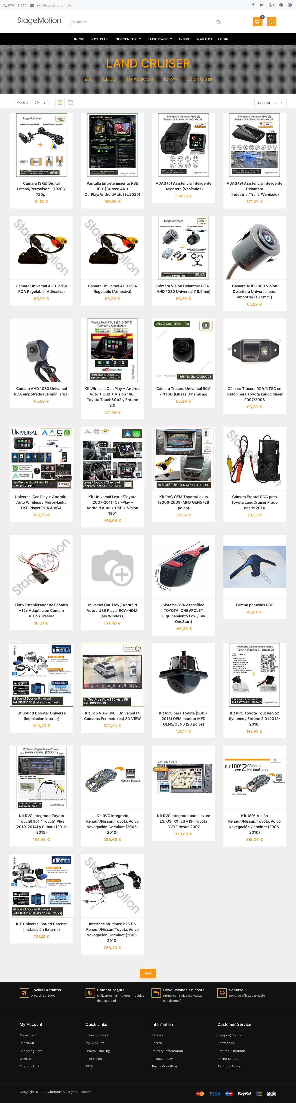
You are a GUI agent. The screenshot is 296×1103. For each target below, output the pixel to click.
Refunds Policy (228, 1066)
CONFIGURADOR (140, 79)
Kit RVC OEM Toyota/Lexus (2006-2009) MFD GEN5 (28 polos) (183, 502)
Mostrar (22, 102)
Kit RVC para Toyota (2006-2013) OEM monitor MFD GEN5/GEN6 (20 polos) (183, 718)
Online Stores (227, 1058)
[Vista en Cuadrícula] (60, 102)
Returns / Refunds (231, 1051)
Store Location (97, 1035)
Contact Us (226, 1043)
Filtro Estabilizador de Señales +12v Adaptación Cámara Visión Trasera (41, 610)
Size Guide (94, 1058)
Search (156, 1043)
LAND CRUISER (199, 79)
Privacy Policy (162, 1058)
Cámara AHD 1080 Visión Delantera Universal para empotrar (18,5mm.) (254, 291)
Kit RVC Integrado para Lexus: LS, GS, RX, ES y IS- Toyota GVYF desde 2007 (183, 821)
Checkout (27, 1043)
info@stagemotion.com (55, 5)
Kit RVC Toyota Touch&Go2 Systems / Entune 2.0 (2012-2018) (254, 718)
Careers (157, 1035)
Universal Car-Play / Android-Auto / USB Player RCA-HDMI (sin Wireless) (112, 610)
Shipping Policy (229, 1035)
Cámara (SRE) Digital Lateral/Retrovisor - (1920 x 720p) (41, 189)
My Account (29, 1035)
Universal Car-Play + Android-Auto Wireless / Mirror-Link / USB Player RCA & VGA (41, 502)
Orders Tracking (98, 1051)
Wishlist (25, 1058)
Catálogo (109, 79)
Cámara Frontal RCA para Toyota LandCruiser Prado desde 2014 (254, 502)
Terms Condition (164, 1066)
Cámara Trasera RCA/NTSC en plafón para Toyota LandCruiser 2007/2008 (254, 394)
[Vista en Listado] (70, 102)
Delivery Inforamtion (167, 1051)
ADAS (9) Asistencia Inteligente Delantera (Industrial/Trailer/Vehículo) (254, 189)
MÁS (147, 973)
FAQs (90, 1066)
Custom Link (29, 1066)
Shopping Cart (31, 1051)
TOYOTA (170, 79)
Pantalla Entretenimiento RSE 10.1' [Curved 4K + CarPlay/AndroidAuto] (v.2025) (112, 189)
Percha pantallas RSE (254, 605)
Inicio (88, 79)
